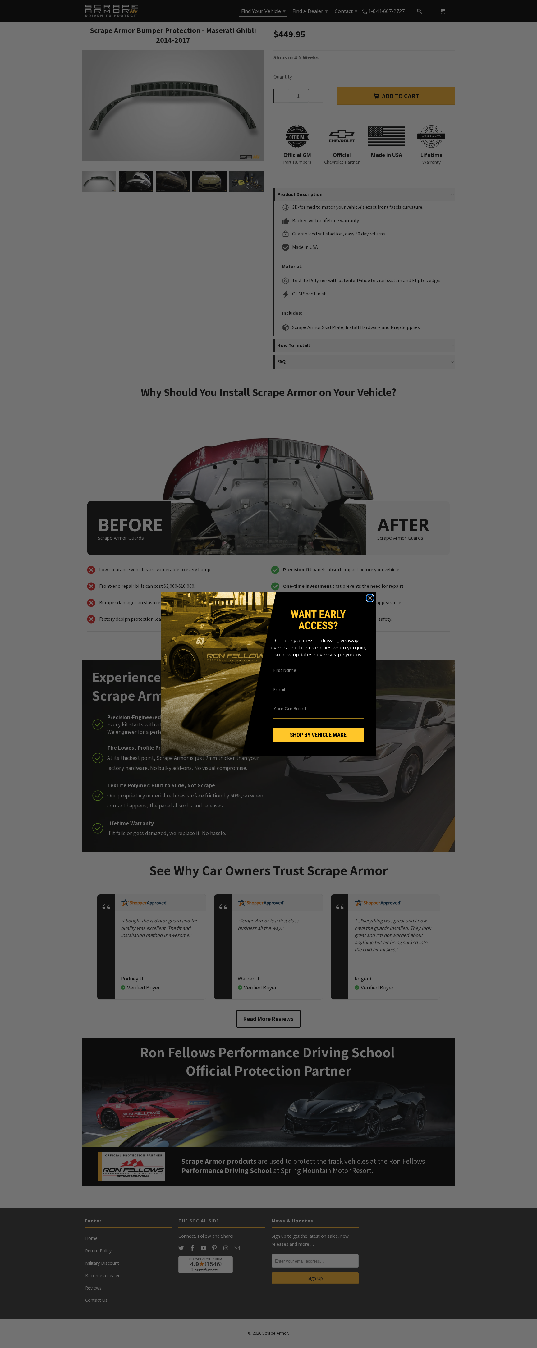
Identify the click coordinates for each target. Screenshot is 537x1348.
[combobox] (314, 709)
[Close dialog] (370, 598)
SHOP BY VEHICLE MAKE (318, 735)
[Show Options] (358, 709)
